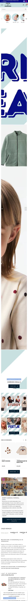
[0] (26, 4)
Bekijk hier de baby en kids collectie (14, 520)
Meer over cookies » (21, 598)
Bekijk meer (13, 471)
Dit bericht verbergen (9, 598)
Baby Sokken (6, 461)
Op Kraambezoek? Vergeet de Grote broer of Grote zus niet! (17, 579)
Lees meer (10, 590)
